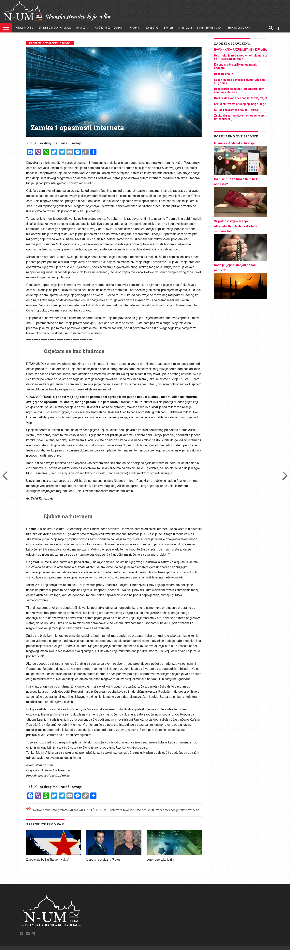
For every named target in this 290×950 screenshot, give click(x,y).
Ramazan (82, 28)
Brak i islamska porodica (54, 28)
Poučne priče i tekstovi (108, 28)
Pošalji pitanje (24, 28)
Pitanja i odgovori (238, 28)
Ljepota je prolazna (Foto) (103, 859)
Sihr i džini (185, 28)
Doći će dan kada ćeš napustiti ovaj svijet (240, 98)
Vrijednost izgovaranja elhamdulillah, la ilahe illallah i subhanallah (235, 226)
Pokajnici (134, 28)
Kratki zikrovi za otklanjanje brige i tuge (240, 104)
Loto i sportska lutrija (160, 859)
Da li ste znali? (223, 73)
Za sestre (152, 28)
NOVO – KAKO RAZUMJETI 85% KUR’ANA (240, 49)
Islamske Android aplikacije (234, 143)
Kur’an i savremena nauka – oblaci (236, 109)
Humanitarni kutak (209, 28)
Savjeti (168, 28)
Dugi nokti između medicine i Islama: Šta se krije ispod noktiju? (240, 57)
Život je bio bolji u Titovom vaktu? (48, 859)
